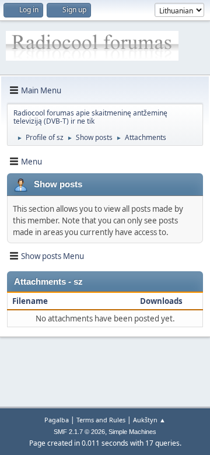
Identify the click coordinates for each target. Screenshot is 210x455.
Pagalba (56, 419)
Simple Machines (132, 431)
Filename (31, 301)
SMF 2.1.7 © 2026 (79, 431)
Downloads (161, 301)
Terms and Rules (100, 419)
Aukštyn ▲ (149, 419)
